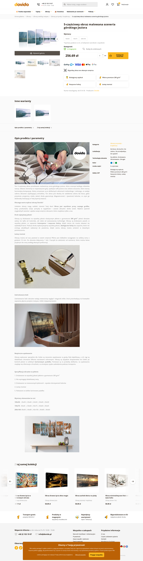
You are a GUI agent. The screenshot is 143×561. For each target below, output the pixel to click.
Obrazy (28, 16)
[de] (121, 546)
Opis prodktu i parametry (23, 127)
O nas (103, 534)
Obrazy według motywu (41, 16)
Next (57, 39)
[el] (127, 546)
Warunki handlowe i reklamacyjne (84, 534)
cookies (40, 550)
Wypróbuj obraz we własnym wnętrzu (81, 70)
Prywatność (76, 536)
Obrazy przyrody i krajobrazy (60, 16)
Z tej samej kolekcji (43, 127)
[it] (124, 546)
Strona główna (19, 16)
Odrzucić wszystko (80, 555)
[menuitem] (24, 11)
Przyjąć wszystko (96, 555)
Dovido (96, 91)
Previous (10, 481)
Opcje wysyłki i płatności (81, 539)
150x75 (75, 39)
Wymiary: (68, 34)
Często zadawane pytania (109, 536)
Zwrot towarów (78, 541)
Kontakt (103, 539)
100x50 (67, 39)
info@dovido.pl (45, 534)
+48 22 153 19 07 (25, 534)
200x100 (83, 39)
